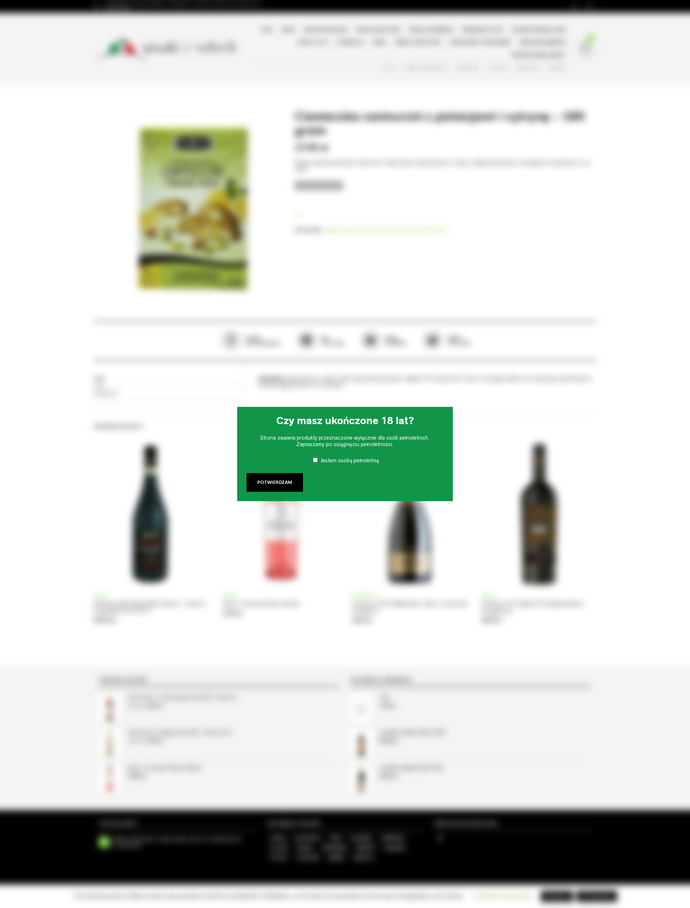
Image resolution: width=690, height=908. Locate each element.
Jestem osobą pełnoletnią (349, 460)
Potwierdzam (274, 482)
